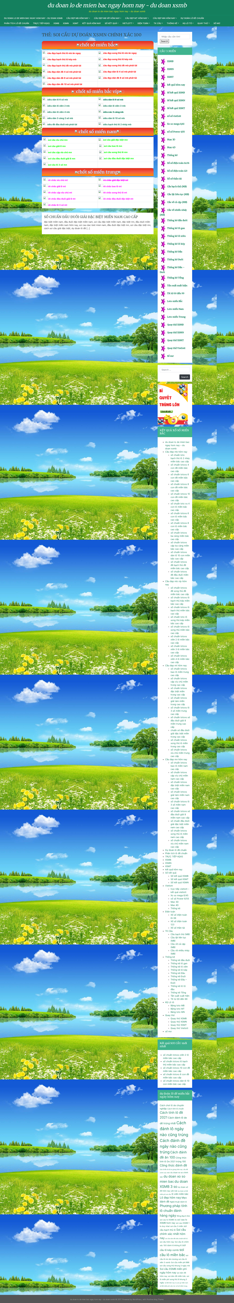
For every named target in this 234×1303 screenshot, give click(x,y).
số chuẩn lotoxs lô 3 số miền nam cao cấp (180, 804)
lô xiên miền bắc (180, 1194)
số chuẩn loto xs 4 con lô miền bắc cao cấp (180, 506)
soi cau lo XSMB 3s (168, 1220)
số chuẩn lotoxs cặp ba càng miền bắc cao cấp (180, 545)
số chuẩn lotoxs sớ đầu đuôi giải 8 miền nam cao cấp (180, 814)
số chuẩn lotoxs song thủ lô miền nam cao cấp (179, 833)
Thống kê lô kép (176, 243)
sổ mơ (217, 23)
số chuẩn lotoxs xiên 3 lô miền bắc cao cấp (180, 649)
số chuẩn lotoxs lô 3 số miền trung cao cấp (180, 710)
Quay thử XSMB (175, 324)
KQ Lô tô (187, 23)
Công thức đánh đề (173, 1165)
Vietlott (127, 23)
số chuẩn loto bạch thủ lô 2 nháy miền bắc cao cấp (180, 458)
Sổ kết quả (111, 23)
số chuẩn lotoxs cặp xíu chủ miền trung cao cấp (179, 681)
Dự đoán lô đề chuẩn (192, 18)
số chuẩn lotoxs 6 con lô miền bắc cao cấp (180, 516)
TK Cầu (157, 23)
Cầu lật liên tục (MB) (178, 194)
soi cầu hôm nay (167, 1242)
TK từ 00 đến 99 (175, 293)
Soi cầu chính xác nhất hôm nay (173, 1234)
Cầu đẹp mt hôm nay (136, 18)
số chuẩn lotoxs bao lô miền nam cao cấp (179, 765)
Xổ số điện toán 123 (177, 170)
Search (164, 41)
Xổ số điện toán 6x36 (178, 163)
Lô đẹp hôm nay (170, 1197)
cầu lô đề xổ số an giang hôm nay (171, 1169)
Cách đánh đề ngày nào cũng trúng (173, 1146)
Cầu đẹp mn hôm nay (164, 18)
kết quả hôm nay (91, 23)
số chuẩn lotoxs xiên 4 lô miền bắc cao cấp (180, 659)
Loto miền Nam (175, 309)
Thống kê (172, 23)
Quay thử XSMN (175, 332)
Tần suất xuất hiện (177, 285)
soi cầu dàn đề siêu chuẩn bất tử (176, 1238)
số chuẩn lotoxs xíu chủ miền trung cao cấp (180, 752)
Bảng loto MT (177, 1008)
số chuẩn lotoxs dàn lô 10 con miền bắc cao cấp (180, 555)
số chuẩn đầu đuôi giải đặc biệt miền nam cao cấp (91, 217)
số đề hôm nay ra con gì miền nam (176, 1283)
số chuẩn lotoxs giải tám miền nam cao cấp (180, 795)
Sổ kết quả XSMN (176, 100)
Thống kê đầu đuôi (177, 220)
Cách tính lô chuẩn (175, 1109)
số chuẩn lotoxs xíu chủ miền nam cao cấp (179, 843)
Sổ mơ (170, 356)
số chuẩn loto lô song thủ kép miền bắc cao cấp (180, 620)
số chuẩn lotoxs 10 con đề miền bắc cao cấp (180, 497)
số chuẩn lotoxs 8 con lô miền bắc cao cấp (180, 526)
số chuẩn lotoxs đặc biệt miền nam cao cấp (180, 785)
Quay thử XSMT (175, 340)
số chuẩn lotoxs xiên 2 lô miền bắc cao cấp (180, 639)
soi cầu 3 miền (176, 1226)
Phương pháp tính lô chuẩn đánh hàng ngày (173, 1210)
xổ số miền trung (181, 1286)
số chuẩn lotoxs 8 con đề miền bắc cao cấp (180, 487)
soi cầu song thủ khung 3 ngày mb (175, 1266)
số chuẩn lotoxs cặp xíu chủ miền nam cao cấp (179, 775)
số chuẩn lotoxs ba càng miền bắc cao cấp (180, 536)
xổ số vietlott (174, 116)
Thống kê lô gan (176, 228)
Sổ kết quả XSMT (176, 108)
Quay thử (202, 23)
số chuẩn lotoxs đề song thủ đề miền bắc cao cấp (180, 591)
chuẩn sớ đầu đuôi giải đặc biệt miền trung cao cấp (180, 733)
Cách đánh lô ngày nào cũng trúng (174, 1128)
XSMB (56, 23)
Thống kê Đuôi (175, 259)
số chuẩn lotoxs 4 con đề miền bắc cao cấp (180, 468)
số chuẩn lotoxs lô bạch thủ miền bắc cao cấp (180, 610)
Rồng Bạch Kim (183, 1216)
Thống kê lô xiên (176, 236)
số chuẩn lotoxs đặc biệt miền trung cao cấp (179, 691)
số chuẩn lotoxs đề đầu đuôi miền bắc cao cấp (179, 574)
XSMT (75, 23)
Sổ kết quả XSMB (176, 92)
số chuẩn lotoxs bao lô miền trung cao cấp (180, 672)
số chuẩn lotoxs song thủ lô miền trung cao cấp (179, 743)
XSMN (66, 23)
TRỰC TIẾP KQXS (41, 23)
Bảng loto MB (177, 1005)
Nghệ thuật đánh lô (178, 1202)
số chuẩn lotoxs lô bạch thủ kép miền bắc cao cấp (180, 600)
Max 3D (171, 139)
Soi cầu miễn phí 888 (180, 1262)
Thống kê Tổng (175, 277)
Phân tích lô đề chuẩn (16, 23)
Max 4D (171, 147)
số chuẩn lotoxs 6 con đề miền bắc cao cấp (180, 477)
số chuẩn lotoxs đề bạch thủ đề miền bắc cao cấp (180, 565)
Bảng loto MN (178, 1012)
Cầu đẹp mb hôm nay (77, 18)
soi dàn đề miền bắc (177, 1276)
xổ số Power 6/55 (176, 131)
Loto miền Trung (176, 316)
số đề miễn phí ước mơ (167, 1286)
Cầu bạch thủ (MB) (177, 186)
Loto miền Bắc (175, 301)
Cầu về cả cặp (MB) (177, 202)
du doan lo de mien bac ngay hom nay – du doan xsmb (33, 18)
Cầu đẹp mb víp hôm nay (107, 18)
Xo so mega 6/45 (175, 124)
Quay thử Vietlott (176, 348)
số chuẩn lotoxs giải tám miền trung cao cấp (179, 701)
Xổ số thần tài (174, 178)
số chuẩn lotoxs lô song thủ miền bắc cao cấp (180, 629)
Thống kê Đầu (174, 251)
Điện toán (143, 23)
